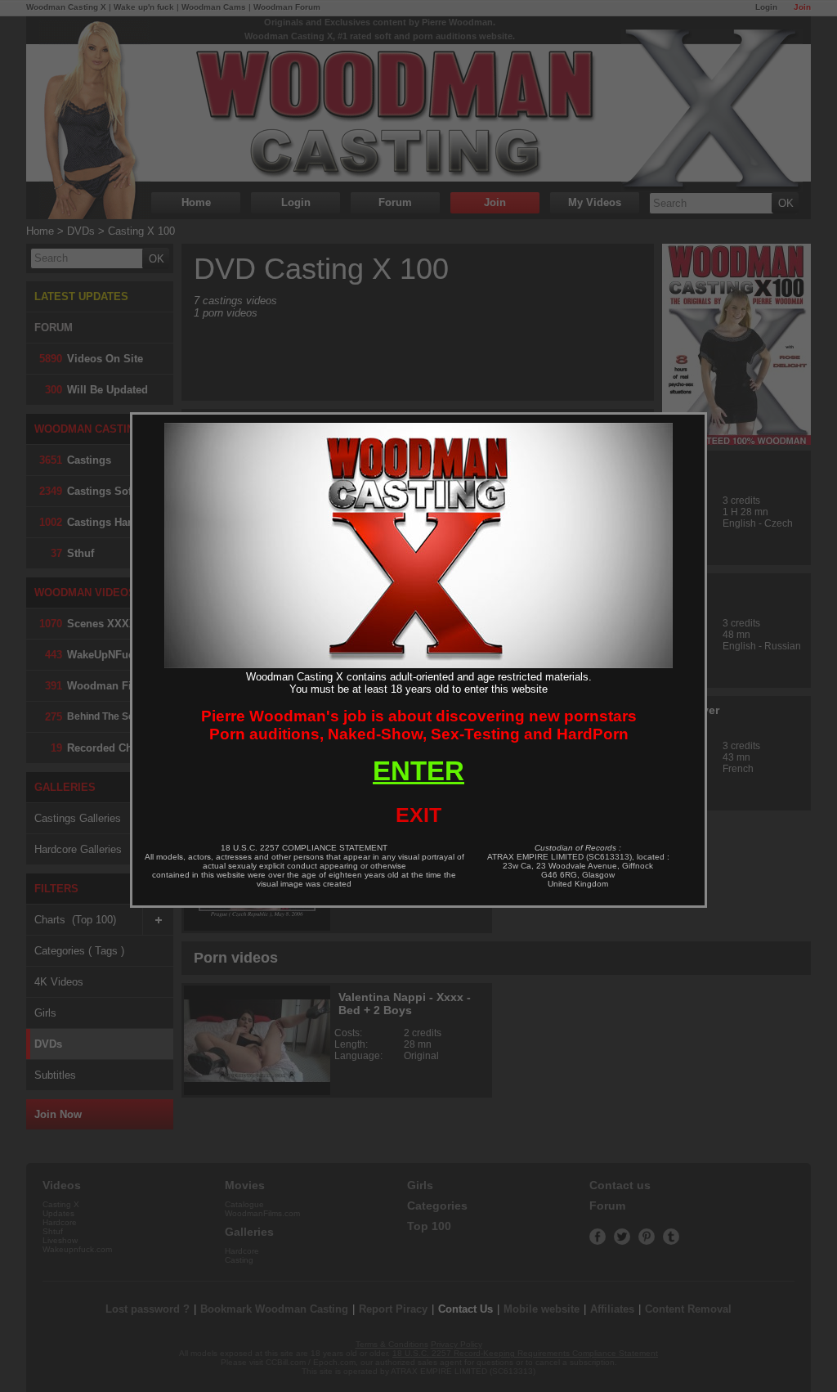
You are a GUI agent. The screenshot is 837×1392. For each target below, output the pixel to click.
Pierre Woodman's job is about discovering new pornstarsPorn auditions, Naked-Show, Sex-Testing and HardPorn (419, 725)
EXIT (418, 814)
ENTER (418, 771)
